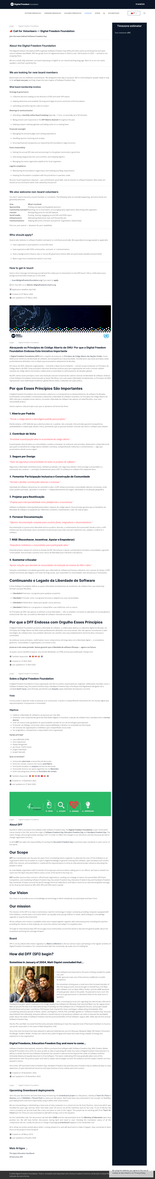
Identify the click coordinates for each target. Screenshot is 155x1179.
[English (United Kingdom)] (30, 656)
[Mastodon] (136, 4)
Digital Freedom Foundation (28, 26)
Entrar (97, 13)
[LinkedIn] (142, 4)
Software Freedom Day (33, 13)
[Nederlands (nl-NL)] (42, 656)
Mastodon (55, 769)
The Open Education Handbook (21, 1153)
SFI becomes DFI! (16, 1157)
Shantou (12, 1098)
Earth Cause (21, 689)
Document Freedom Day (72, 13)
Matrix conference (54, 944)
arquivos (35, 766)
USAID (54, 1117)
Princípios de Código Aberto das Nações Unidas (83, 356)
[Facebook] (143, 4)
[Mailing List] (140, 4)
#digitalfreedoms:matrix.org (45, 285)
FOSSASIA (26, 1098)
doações (55, 689)
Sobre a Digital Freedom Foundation (31, 678)
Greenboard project (67, 1095)
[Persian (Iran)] (39, 656)
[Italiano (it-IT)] (36, 776)
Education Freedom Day (73, 832)
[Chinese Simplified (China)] (42, 776)
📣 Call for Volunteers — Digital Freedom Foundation (42, 31)
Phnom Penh (37, 1098)
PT (134, 13)
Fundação (88, 13)
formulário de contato (48, 771)
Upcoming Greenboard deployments (31, 1090)
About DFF (15, 824)
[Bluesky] (138, 4)
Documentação (113, 13)
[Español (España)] (33, 656)
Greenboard (64, 1122)
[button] (144, 13)
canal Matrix (47, 764)
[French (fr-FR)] (36, 656)
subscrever (26, 761)
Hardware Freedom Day (52, 13)
